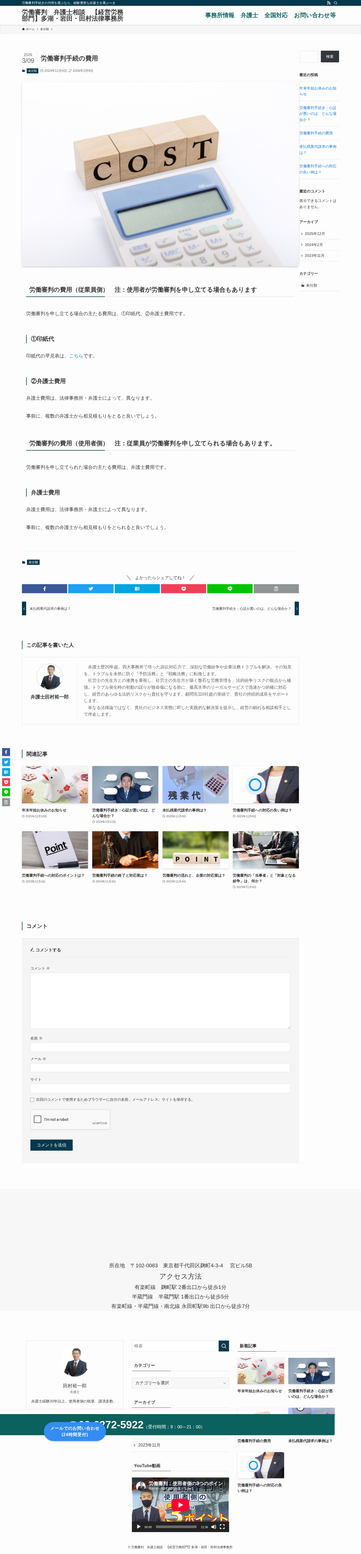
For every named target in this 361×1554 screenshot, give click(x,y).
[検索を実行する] (224, 1346)
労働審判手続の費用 (316, 133)
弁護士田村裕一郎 (50, 697)
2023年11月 (315, 255)
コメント (40, 968)
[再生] (138, 1526)
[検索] (335, 3)
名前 (36, 1038)
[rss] (328, 3)
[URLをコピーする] (276, 588)
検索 (330, 56)
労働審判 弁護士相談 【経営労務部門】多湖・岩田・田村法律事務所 (72, 15)
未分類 (32, 70)
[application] (180, 1504)
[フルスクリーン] (222, 1526)
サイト (35, 1079)
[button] (44, 588)
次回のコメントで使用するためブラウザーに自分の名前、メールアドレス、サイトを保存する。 (115, 1099)
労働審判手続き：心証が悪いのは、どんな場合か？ (317, 114)
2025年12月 (315, 234)
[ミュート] (213, 1526)
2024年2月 (314, 245)
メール (38, 1059)
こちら (76, 355)
